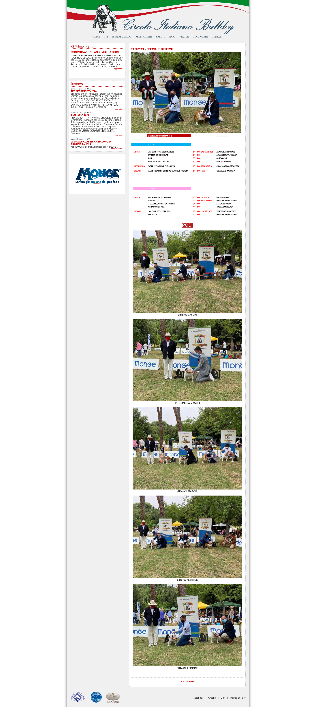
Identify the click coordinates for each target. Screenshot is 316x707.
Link (223, 697)
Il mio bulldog (121, 36)
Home (96, 36)
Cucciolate (200, 36)
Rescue (184, 36)
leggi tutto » (119, 69)
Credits (212, 697)
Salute (160, 36)
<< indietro (187, 681)
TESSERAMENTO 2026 (84, 91)
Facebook (198, 697)
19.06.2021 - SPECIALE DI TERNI (152, 49)
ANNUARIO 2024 (80, 115)
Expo (172, 36)
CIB (106, 36)
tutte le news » (117, 149)
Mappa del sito (238, 697)
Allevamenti (144, 36)
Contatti (217, 36)
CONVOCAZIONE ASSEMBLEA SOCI (95, 52)
